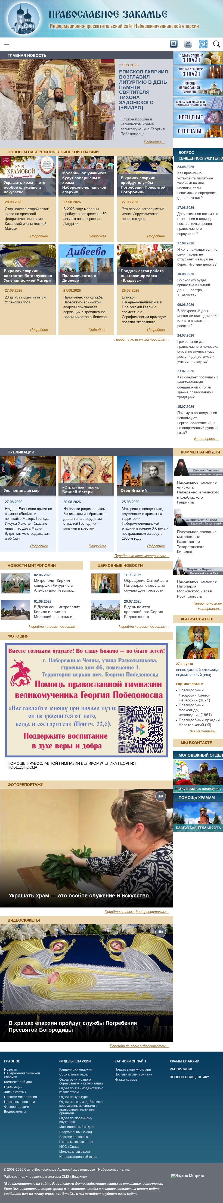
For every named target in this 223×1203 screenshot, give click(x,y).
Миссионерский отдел (76, 1127)
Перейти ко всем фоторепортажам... (137, 911)
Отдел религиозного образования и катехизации (81, 1081)
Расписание (181, 1069)
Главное (12, 1061)
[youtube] (187, 44)
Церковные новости (19, 1102)
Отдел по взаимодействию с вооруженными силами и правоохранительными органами (81, 1107)
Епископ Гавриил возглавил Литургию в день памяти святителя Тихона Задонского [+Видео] (143, 89)
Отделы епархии (75, 1061)
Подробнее (39, 236)
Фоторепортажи (16, 1107)
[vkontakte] (173, 44)
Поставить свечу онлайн (133, 1074)
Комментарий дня (18, 1082)
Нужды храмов (125, 1079)
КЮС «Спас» (69, 1147)
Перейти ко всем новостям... (54, 626)
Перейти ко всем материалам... (141, 339)
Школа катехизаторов (76, 1142)
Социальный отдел (74, 1074)
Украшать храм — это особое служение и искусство (79, 896)
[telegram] (202, 44)
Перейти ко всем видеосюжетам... (139, 1046)
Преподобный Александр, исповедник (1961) (195, 710)
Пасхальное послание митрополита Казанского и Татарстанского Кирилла (197, 542)
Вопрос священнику (189, 1077)
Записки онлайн (130, 1061)
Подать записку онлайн (132, 1069)
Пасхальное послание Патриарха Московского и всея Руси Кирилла (197, 588)
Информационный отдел (78, 1157)
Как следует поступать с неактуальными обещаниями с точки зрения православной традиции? (197, 387)
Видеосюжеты (15, 1112)
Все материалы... (204, 731)
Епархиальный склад (75, 1132)
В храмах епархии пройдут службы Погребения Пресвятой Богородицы (73, 1026)
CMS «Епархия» (74, 1177)
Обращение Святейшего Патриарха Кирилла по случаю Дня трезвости (146, 585)
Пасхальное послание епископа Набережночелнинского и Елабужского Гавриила (198, 492)
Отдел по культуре (73, 1097)
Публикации (13, 1087)
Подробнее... (154, 142)
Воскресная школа (73, 1137)
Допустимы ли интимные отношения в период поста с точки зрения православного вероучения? (197, 224)
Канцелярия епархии (75, 1069)
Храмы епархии (184, 1061)
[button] (216, 44)
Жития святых (15, 1092)
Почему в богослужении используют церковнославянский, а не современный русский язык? (197, 423)
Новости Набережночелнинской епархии (22, 1073)
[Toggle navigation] (6, 44)
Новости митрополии (20, 1097)
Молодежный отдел (74, 1152)
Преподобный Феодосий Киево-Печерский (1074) (194, 695)
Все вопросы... (206, 438)
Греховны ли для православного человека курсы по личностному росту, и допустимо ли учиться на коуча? (197, 351)
